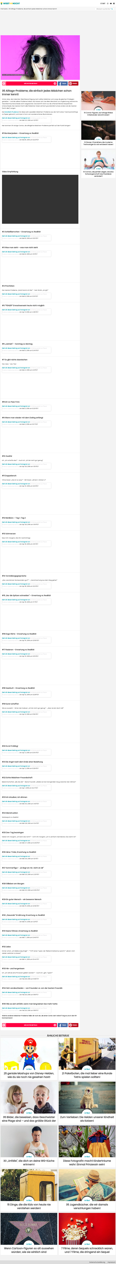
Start (102, 3)
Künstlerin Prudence (12, 112)
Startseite (4, 9)
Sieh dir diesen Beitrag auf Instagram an (16, 118)
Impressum (111, 1262)
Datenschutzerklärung (97, 1262)
